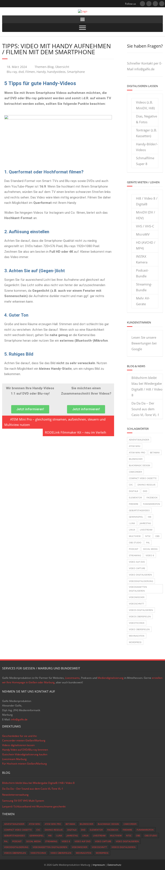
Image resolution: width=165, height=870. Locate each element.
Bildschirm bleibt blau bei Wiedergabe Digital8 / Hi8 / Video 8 (146, 386)
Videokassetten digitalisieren (138, 588)
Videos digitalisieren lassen (18, 745)
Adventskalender (139, 439)
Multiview (135, 536)
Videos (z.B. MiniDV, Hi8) (145, 105)
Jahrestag (145, 523)
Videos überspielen (140, 616)
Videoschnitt (136, 603)
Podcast (133, 548)
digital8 (133, 491)
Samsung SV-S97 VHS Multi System (23, 800)
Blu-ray (12, 72)
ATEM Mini (134, 446)
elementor (135, 497)
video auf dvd (137, 561)
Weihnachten (136, 635)
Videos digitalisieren (141, 610)
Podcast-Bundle (142, 273)
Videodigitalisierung (141, 581)
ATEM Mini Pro (137, 452)
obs (157, 536)
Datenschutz (114, 864)
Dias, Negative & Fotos (146, 119)
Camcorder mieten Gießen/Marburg (23, 740)
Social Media (150, 548)
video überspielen (139, 629)
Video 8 (150, 555)
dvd (21, 72)
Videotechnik (136, 622)
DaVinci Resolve (147, 484)
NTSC (148, 536)
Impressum (99, 864)
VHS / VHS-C (145, 226)
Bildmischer (135, 458)
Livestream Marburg (14, 759)
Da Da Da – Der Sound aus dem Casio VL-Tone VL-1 (145, 409)
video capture (137, 568)
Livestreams (72, 678)
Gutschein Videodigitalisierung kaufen (24, 754)
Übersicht (62, 67)
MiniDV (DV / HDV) (145, 215)
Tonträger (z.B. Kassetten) (146, 133)
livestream (146, 529)
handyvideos (56, 72)
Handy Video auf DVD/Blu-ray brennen (25, 749)
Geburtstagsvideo (139, 510)
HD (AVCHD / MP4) (145, 245)
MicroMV (143, 234)
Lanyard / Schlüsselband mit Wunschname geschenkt (34, 806)
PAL (148, 542)
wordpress (135, 642)
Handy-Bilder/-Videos (147, 147)
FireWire (133, 503)
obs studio (135, 542)
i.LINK (132, 523)
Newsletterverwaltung (15, 794)
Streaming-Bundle (144, 287)
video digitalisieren (140, 574)
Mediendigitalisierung (111, 678)
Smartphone (76, 72)
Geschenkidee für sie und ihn (19, 736)
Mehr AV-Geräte (143, 301)
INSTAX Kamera (141, 259)
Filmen (30, 72)
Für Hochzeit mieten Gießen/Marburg (24, 763)
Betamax (155, 452)
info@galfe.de (144, 69)
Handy (41, 72)
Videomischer (136, 597)
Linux (132, 529)
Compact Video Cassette (143, 478)
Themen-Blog (44, 67)
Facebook (152, 497)
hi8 (149, 516)
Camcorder (135, 471)
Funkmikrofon (151, 503)
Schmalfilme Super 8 (145, 161)
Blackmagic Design (139, 465)
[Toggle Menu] (82, 27)
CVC (131, 484)
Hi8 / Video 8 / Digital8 (146, 201)
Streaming (135, 555)
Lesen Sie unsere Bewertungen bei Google (144, 343)
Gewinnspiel (136, 516)
